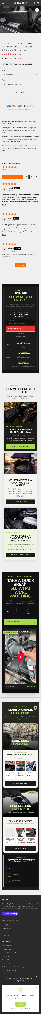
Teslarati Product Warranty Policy (13, 967)
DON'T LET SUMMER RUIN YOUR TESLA (20, 431)
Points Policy (6, 963)
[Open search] (26, 177)
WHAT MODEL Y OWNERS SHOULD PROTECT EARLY (20, 538)
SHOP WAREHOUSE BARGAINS (19, 783)
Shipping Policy (7, 956)
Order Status (6, 928)
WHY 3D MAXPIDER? (20, 502)
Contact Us (5, 935)
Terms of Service (7, 960)
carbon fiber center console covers (20, 139)
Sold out (20, 93)
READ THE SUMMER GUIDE (20, 446)
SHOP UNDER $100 (19, 848)
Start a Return (6, 932)
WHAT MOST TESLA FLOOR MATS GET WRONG (20, 483)
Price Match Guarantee (9, 970)
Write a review (12, 177)
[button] (7, 54)
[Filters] (31, 177)
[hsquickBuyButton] (35, 708)
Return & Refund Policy (9, 953)
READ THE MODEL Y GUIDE (20, 555)
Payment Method (7, 946)
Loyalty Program (7, 925)
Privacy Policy (6, 949)
